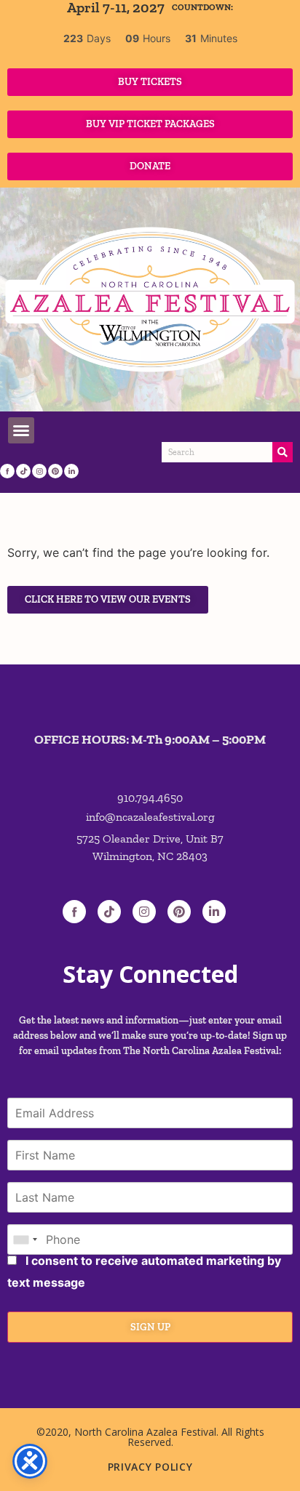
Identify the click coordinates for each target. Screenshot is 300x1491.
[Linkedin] (71, 471)
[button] (21, 430)
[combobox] (25, 1239)
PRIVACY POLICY (150, 1467)
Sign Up (150, 1327)
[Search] (282, 452)
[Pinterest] (55, 471)
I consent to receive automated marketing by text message (144, 1271)
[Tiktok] (109, 911)
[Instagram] (39, 471)
